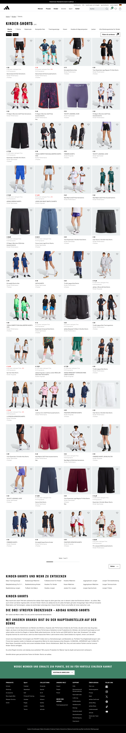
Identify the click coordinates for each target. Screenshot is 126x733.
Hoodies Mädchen (69, 581)
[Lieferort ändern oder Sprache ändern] (120, 5)
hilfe (83, 5)
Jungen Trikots (107, 588)
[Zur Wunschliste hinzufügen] (31, 41)
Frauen (48, 9)
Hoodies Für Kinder (50, 584)
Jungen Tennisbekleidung (110, 581)
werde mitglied (114, 5)
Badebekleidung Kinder (32, 584)
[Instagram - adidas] (112, 692)
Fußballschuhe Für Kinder (53, 581)
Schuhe (63, 9)
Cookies (53, 729)
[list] (63, 29)
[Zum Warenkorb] (120, 9)
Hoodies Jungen (49, 588)
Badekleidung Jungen (13, 588)
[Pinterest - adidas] (112, 701)
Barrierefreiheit (85, 729)
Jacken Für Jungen (70, 588)
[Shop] (7, 8)
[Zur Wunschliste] (115, 9)
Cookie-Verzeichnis (61, 729)
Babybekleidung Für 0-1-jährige (14, 585)
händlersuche (77, 5)
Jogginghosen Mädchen (90, 584)
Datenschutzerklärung (74, 729)
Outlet (77, 9)
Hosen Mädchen (69, 584)
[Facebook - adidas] (112, 687)
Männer (40, 9)
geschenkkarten (105, 5)
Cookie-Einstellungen (33, 729)
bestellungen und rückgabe (92, 5)
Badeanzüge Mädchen (32, 581)
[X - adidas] (112, 696)
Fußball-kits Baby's (31, 588)
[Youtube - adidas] (112, 711)
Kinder (56, 9)
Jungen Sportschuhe (89, 588)
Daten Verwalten (45, 729)
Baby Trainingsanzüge (13, 581)
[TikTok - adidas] (112, 706)
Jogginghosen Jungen (90, 581)
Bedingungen (95, 729)
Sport (70, 9)
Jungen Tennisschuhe (109, 584)
